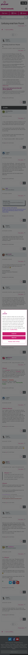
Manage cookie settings (14, 341)
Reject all (14, 337)
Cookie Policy (13, 329)
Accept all (14, 333)
